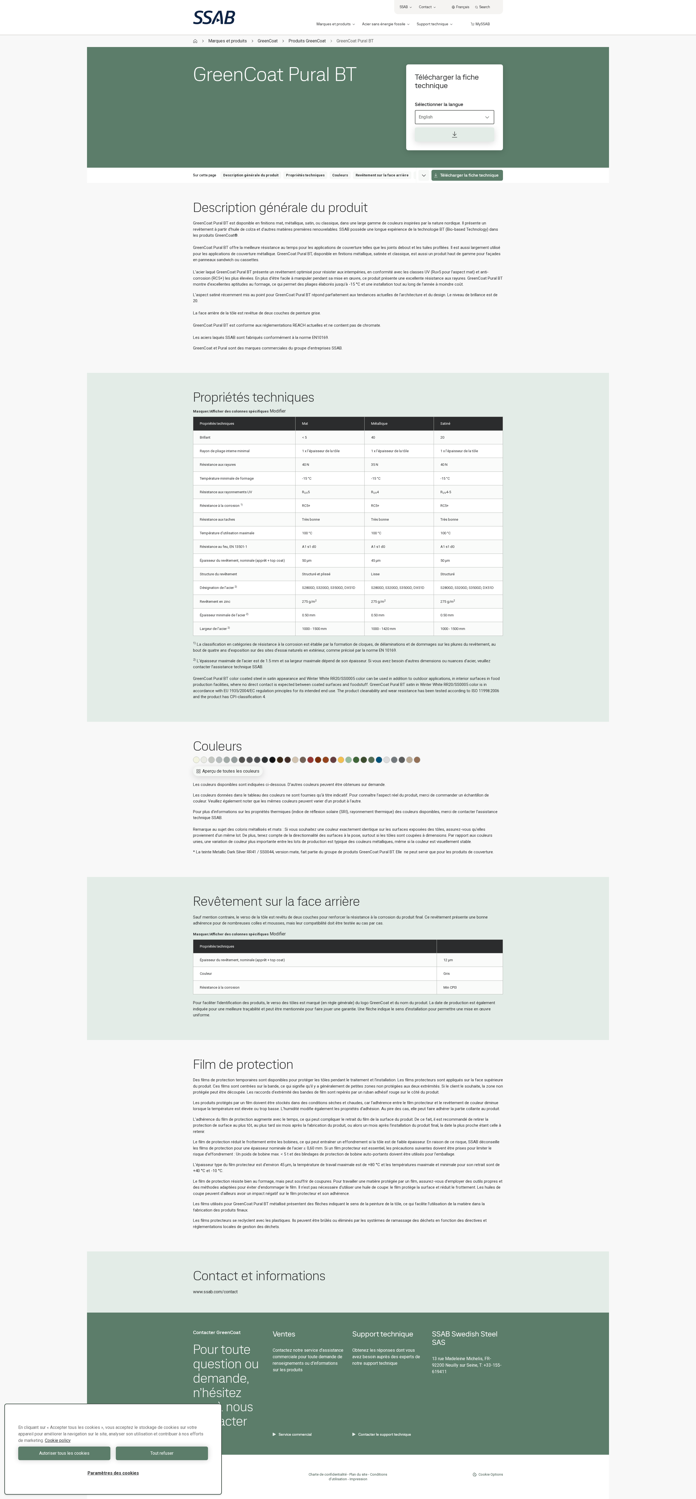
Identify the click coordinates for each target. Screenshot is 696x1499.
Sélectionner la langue (439, 104)
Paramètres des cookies (113, 1473)
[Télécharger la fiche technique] (454, 134)
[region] (113, 1449)
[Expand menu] (423, 175)
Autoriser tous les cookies (64, 1453)
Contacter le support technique (384, 1434)
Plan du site (358, 1474)
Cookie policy (58, 1440)
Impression (358, 1479)
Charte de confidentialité (328, 1474)
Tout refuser (161, 1453)
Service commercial (295, 1434)
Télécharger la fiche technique (469, 175)
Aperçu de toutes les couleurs (230, 771)
